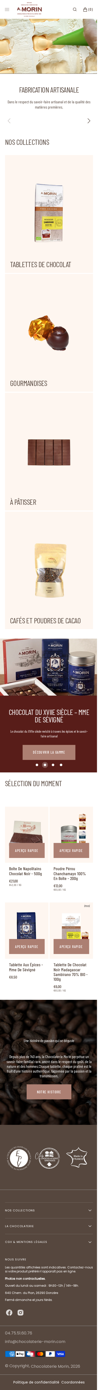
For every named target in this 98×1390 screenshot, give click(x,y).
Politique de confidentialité (35, 1382)
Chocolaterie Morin (50, 1366)
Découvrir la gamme (49, 728)
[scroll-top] (82, 1378)
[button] (71, 9)
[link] (26, 809)
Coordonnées (71, 1382)
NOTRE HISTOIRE (49, 1062)
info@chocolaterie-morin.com (35, 1341)
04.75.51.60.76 (18, 1333)
